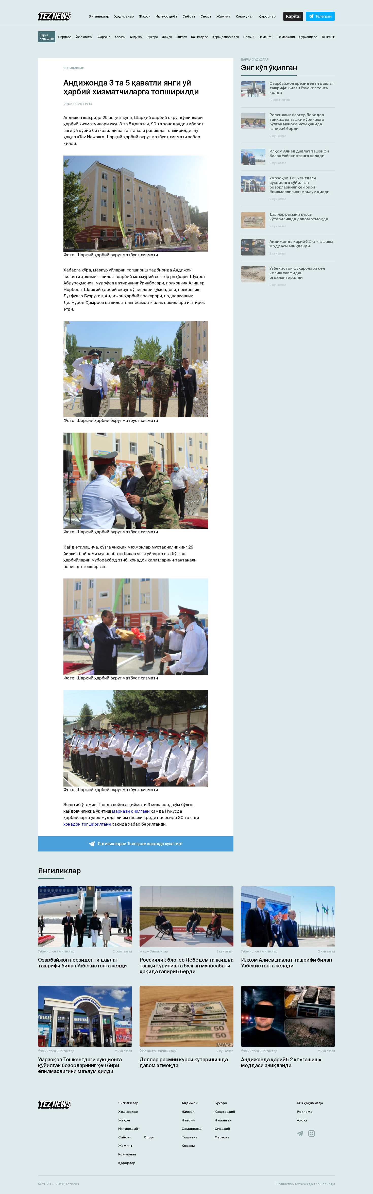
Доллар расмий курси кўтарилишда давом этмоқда (184, 1062)
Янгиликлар (99, 16)
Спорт (205, 16)
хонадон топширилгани (87, 824)
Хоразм (188, 1146)
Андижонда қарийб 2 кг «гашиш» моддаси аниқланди (281, 1062)
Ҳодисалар (124, 16)
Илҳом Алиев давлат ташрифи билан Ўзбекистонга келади (286, 962)
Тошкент (190, 1137)
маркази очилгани (131, 811)
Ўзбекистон (47, 951)
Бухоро (221, 1103)
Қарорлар (267, 16)
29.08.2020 (73, 104)
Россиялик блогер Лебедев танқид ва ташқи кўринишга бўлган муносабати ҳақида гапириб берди (186, 965)
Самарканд (192, 1129)
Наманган (223, 1120)
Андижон (190, 1103)
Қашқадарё (225, 1112)
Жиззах (188, 1112)
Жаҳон (144, 16)
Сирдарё (222, 1129)
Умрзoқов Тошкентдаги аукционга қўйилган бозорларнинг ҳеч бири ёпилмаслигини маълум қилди (80, 1065)
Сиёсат (188, 16)
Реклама (304, 1112)
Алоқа (302, 1120)
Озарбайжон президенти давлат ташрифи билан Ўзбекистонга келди (82, 962)
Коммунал (244, 16)
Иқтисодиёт (166, 16)
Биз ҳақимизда (310, 1103)
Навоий (188, 1120)
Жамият (223, 16)
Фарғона (222, 1137)
